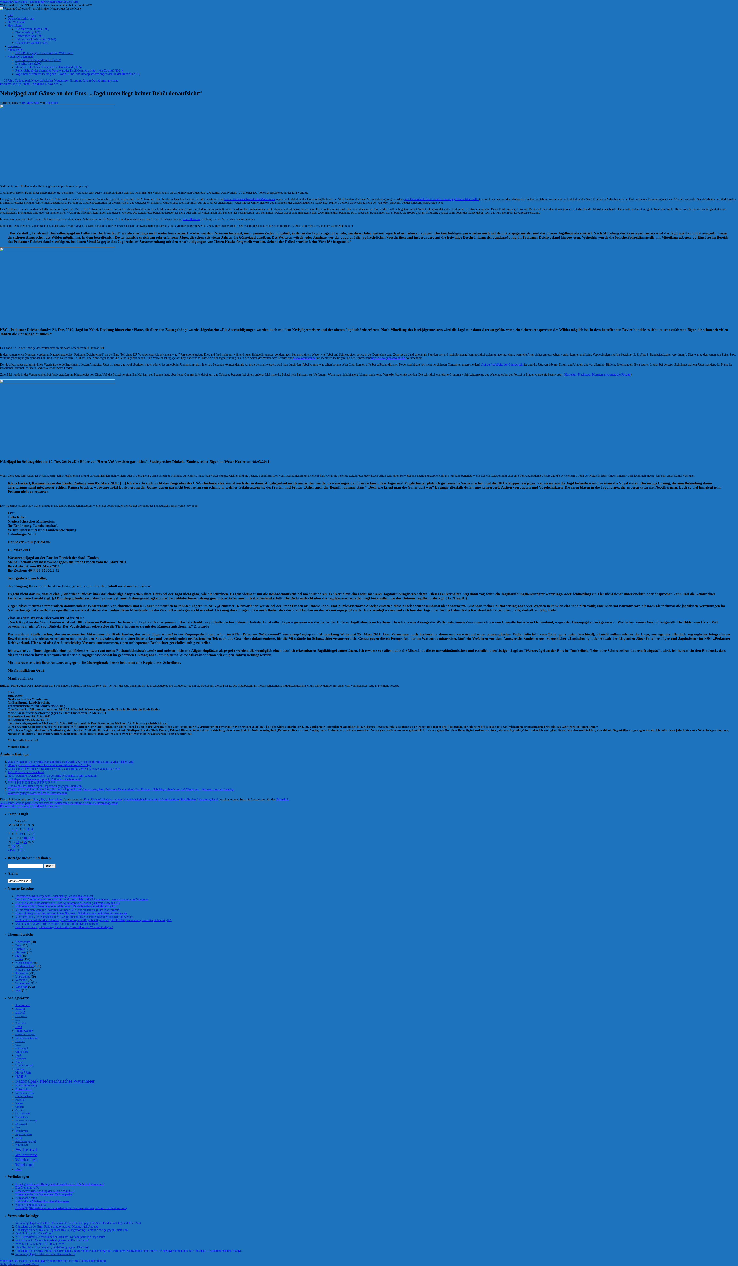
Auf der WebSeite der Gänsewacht (502, 364)
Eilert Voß (20, 1023)
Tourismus (21, 973)
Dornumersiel (21, 1016)
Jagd (43, 799)
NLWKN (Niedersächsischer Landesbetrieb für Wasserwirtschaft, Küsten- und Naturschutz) (71, 1208)
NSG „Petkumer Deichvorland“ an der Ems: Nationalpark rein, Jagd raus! (52, 775)
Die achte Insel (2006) (28, 63)
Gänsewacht (21, 1051)
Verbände (21, 980)
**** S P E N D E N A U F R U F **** (32, 782)
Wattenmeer (22, 983)
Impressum (14, 46)
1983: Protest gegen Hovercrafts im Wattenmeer (44, 53)
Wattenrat (26, 1149)
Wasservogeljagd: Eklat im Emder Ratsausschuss (37, 793)
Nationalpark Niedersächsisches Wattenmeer (55, 1081)
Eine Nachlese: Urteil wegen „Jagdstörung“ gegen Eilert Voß (45, 786)
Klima (19, 959)
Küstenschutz (23, 962)
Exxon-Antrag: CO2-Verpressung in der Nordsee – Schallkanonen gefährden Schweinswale (71, 913)
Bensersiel (20, 1009)
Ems (36, 799)
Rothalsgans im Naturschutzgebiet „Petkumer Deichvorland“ (44, 779)
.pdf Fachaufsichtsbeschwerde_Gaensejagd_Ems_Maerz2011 (441, 199)
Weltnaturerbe (26, 1155)
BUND (20, 1012)
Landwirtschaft (24, 966)
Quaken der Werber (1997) (31, 42)
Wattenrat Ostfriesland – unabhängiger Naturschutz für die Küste (39, 1)
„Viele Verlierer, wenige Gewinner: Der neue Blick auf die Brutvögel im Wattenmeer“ (67, 909)
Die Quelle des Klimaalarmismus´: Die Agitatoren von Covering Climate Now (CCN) (67, 903)
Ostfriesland (22, 1113)
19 (29, 838)
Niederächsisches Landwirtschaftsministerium (151, 799)
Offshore (19, 1106)
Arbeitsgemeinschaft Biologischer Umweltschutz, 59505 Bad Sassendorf (59, 1184)
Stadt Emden (188, 799)
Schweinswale (21, 1124)
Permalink (282, 799)
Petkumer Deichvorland (26, 1120)
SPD (17, 1127)
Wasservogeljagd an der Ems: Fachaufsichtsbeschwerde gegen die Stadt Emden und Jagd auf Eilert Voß (70, 761)
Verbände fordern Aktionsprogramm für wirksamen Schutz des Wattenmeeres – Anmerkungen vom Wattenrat (81, 899)
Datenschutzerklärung (21, 18)
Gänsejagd (21, 1048)
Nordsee (19, 1103)
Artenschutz (22, 942)
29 (13, 846)
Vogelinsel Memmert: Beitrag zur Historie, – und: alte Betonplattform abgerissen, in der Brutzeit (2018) (77, 74)
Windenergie (26, 1159)
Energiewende (24, 1030)
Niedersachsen (24, 1096)
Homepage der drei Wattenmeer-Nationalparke (43, 1194)
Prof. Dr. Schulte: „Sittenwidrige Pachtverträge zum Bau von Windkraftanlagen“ (64, 927)
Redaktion (52, 102)
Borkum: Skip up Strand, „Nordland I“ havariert (31, 84)
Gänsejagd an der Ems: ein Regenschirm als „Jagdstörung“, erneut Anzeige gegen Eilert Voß (64, 768)
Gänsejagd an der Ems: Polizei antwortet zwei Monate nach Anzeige (49, 765)
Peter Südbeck (21, 1117)
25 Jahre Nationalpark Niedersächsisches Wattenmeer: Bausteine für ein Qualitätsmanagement (59, 80)
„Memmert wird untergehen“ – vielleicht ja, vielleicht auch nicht (54, 896)
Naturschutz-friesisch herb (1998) (35, 39)
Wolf (18, 990)
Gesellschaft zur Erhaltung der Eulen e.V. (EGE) (44, 1191)
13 (32, 833)
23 (17, 842)
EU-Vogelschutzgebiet (27, 1037)
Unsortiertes (22, 976)
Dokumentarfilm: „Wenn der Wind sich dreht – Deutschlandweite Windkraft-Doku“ (66, 906)
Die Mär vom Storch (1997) (32, 29)
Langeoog (19, 1069)
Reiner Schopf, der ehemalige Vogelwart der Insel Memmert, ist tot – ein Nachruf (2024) (69, 70)
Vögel (18, 1138)
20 (32, 838)
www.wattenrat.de (304, 358)
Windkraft (21, 987)
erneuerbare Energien (25, 1034)
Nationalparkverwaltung (26, 1085)
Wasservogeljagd (207, 799)
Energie (20, 948)
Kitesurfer (20, 1058)
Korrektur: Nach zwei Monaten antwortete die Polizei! (598, 374)
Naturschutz (55, 799)
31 (21, 846)
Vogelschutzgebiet (23, 1134)
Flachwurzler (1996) (27, 32)
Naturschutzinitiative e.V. (30, 1204)
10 (21, 833)
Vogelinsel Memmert (20, 56)
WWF (18, 1169)
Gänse (18, 1045)
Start (10, 15)
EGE (17, 1020)
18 (25, 838)
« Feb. (11, 850)
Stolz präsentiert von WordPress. (19, 1264)
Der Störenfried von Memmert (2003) (38, 60)
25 (25, 842)
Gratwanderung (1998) (29, 35)
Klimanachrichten (26, 1197)
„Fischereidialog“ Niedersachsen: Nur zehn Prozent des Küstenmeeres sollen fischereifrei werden (74, 916)
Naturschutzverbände (24, 1093)
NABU (20, 1076)
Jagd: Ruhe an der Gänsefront (26, 772)
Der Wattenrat (16, 22)
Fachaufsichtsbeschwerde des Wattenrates (249, 199)
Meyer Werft (23, 1072)
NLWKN (20, 1099)
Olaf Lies (19, 1110)
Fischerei (20, 952)
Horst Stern (15, 25)
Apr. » (21, 850)
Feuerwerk (20, 1041)
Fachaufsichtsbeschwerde (106, 799)
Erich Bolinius (191, 219)
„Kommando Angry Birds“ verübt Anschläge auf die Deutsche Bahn (57, 923)
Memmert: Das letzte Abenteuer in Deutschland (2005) (48, 67)
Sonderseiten (15, 49)
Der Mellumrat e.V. (27, 1187)
